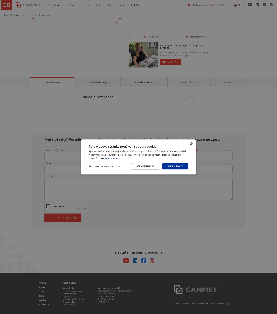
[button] (104, 166)
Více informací (112, 158)
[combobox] (191, 143)
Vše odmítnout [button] (146, 166)
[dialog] (138, 156)
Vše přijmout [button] (175, 166)
